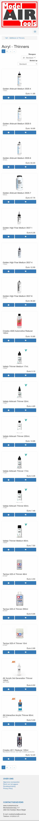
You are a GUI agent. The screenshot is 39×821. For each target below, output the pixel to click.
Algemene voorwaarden (11, 782)
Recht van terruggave (10, 784)
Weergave (32, 54)
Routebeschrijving (9, 786)
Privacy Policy (8, 788)
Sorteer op (33, 60)
